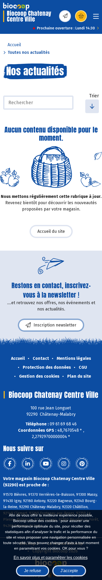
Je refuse (32, 570)
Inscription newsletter (54, 325)
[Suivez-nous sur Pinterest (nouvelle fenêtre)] (81, 463)
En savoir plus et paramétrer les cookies (51, 557)
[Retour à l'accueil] (16, 6)
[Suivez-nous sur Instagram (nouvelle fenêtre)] (63, 463)
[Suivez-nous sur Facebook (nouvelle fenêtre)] (9, 463)
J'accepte (69, 570)
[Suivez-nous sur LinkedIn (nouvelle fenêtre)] (27, 463)
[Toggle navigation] (96, 18)
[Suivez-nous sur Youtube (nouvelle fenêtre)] (45, 463)
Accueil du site (51, 231)
